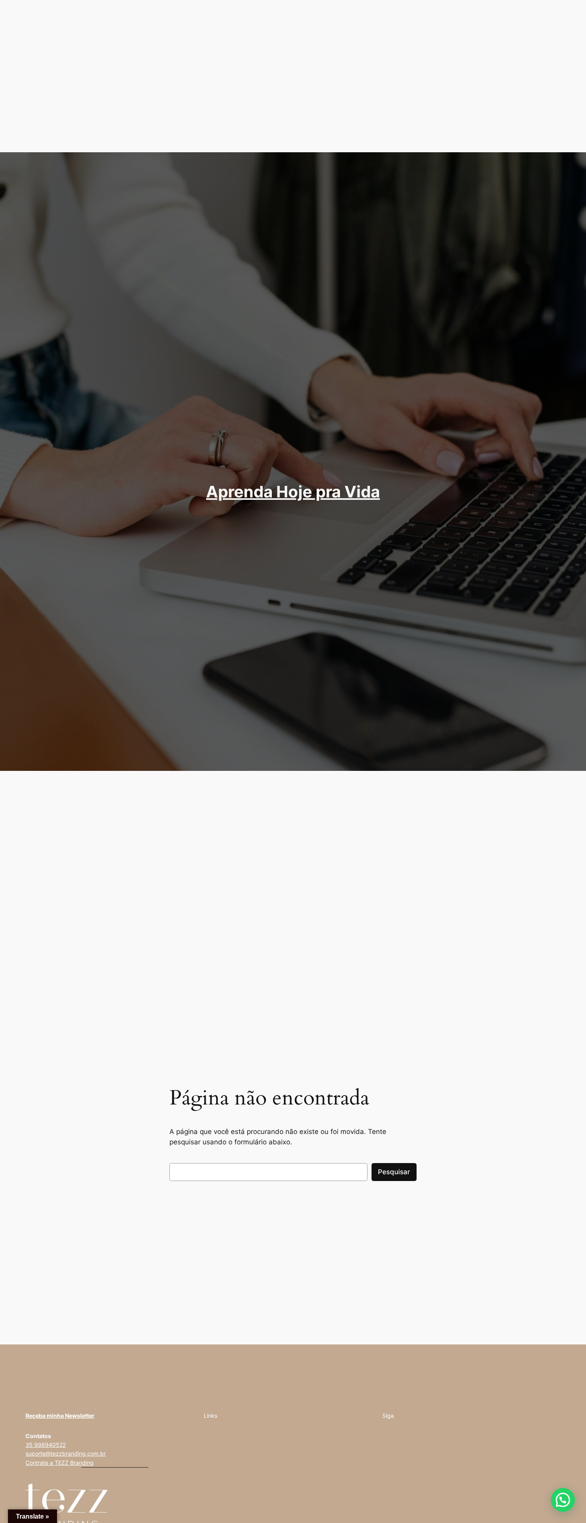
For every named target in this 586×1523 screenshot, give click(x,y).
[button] (563, 1500)
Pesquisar (394, 1172)
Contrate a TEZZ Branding (60, 1462)
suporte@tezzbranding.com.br (66, 1453)
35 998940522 (46, 1444)
